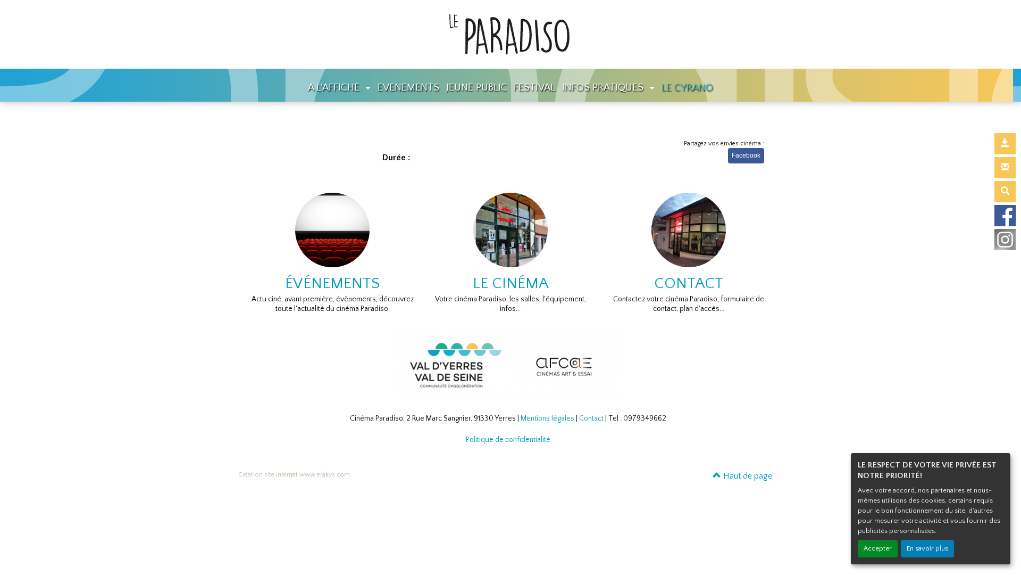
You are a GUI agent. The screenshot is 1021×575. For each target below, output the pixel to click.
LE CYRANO (687, 87)
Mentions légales (547, 418)
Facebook (746, 155)
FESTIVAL (534, 87)
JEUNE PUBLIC (476, 87)
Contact (591, 418)
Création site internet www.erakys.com (294, 474)
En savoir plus (927, 548)
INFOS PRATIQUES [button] (604, 87)
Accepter (878, 548)
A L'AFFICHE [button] (335, 87)
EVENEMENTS (408, 87)
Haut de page (746, 476)
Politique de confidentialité (508, 440)
